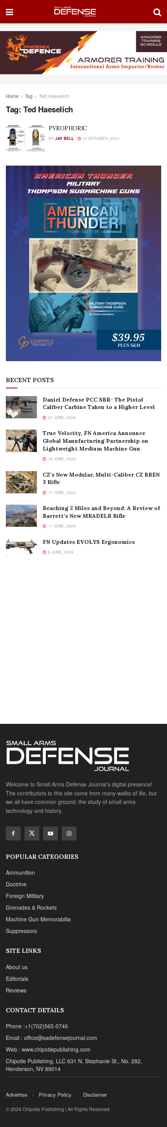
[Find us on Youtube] (50, 833)
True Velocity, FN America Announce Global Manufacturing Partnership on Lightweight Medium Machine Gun (95, 441)
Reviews (16, 990)
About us (17, 967)
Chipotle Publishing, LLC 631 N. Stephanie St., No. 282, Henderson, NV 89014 (74, 1065)
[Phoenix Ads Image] (83, 52)
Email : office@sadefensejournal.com (51, 1037)
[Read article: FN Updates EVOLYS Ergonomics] (21, 549)
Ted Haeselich (54, 96)
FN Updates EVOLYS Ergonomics (89, 541)
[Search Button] (157, 11)
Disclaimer (95, 1094)
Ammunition (20, 872)
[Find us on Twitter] (31, 833)
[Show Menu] (9, 11)
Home (12, 96)
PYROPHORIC (68, 128)
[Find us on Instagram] (69, 833)
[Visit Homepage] (83, 11)
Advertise (16, 1094)
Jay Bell (64, 138)
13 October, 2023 (100, 138)
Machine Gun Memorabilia (38, 919)
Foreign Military (25, 896)
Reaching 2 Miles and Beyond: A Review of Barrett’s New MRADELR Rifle (101, 512)
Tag (29, 96)
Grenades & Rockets (31, 907)
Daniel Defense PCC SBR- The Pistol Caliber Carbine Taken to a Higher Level (99, 403)
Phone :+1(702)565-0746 (37, 1026)
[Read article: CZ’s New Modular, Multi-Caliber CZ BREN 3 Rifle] (21, 482)
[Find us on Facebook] (13, 833)
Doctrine (16, 884)
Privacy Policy (55, 1094)
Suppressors (21, 931)
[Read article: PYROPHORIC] (25, 138)
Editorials (17, 978)
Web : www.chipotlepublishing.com (48, 1049)
